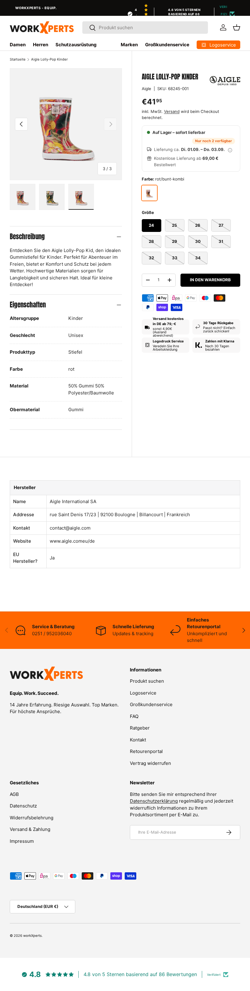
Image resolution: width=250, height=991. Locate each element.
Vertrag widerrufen (150, 763)
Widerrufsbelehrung (31, 818)
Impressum (22, 841)
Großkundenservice (167, 44)
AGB (14, 794)
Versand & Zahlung (30, 829)
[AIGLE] (225, 81)
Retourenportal (146, 751)
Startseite (18, 59)
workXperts (32, 935)
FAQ (134, 716)
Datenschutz (23, 806)
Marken (129, 44)
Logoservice (143, 693)
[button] (236, 27)
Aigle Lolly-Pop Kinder (49, 59)
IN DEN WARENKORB (210, 279)
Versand (172, 111)
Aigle (146, 88)
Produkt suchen (147, 681)
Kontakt (138, 740)
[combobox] (145, 27)
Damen (18, 44)
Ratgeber (140, 728)
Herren (40, 44)
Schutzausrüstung (76, 44)
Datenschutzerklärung (154, 801)
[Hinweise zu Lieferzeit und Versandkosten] (230, 149)
